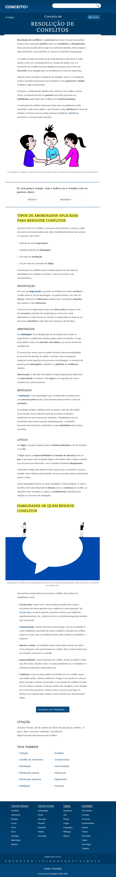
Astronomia (15, 815)
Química (14, 844)
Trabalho (85, 849)
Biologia (14, 819)
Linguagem (67, 827)
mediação (24, 395)
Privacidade (56, 868)
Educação (42, 819)
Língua (66, 823)
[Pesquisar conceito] (97, 5)
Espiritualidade (88, 823)
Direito (11, 17)
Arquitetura (67, 811)
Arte (65, 815)
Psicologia (86, 836)
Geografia (42, 827)
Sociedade (87, 806)
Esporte (85, 827)
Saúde (84, 840)
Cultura (66, 806)
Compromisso (62, 759)
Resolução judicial (29, 773)
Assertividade (62, 766)
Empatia (59, 753)
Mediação (24, 786)
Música (66, 836)
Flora (13, 832)
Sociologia (42, 836)
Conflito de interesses (31, 759)
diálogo (20, 299)
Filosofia (41, 823)
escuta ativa (25, 612)
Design (66, 819)
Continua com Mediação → (53, 709)
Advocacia (60, 773)
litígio (21, 455)
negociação (35, 291)
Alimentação (87, 811)
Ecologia (85, 815)
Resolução (25, 766)
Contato (47, 868)
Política (85, 832)
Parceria (59, 786)
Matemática (16, 840)
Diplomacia (61, 779)
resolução (45, 495)
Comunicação (26, 627)
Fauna (13, 823)
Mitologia (67, 832)
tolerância (73, 113)
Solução (23, 753)
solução (36, 70)
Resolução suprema (30, 779)
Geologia (15, 836)
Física (13, 827)
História (41, 832)
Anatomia (15, 811)
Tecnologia (86, 844)
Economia (86, 819)
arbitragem (26, 334)
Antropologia (43, 811)
